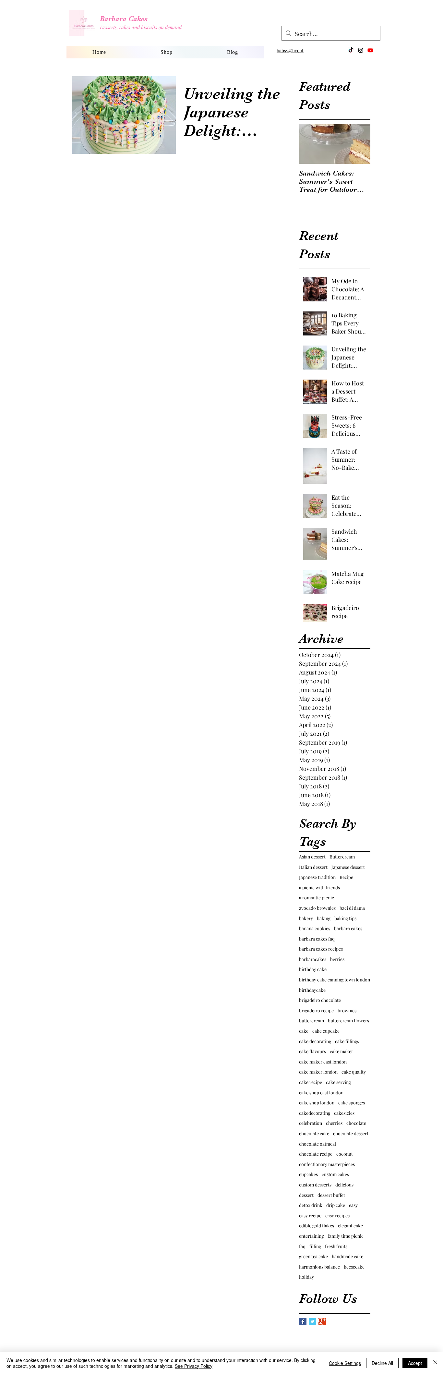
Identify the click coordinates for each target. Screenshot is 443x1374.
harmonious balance (319, 1267)
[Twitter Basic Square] (312, 1321)
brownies (347, 1010)
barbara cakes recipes (321, 949)
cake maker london (318, 1072)
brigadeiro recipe (316, 1010)
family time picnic (346, 1236)
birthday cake (313, 969)
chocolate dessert (350, 1133)
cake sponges (351, 1103)
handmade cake (347, 1256)
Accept (415, 1363)
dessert (306, 1195)
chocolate (356, 1123)
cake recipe (310, 1082)
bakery (306, 918)
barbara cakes (348, 928)
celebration (310, 1123)
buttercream (311, 1020)
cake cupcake (326, 1031)
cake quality (353, 1072)
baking (323, 918)
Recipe (346, 877)
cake (303, 1031)
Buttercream (342, 857)
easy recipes (337, 1215)
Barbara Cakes (124, 19)
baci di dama (352, 908)
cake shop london (316, 1103)
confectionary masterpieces (327, 1164)
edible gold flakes (316, 1225)
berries (337, 959)
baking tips (345, 918)
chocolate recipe (315, 1154)
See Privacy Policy (193, 1366)
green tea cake (313, 1256)
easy (353, 1205)
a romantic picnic (316, 897)
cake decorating (315, 1041)
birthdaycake (312, 990)
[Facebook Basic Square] (302, 1321)
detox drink (310, 1205)
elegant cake (350, 1225)
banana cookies (314, 928)
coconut (344, 1154)
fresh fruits (336, 1246)
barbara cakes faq (317, 939)
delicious (344, 1185)
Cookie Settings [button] (345, 1363)
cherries (334, 1123)
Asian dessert (312, 857)
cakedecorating (314, 1113)
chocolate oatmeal (317, 1144)
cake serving (338, 1082)
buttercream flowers (348, 1020)
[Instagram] (360, 50)
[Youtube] (370, 50)
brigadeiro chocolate (320, 1000)
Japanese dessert (348, 867)
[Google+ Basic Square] (322, 1321)
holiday (306, 1277)
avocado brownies (317, 908)
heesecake (354, 1267)
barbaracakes (312, 959)
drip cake (335, 1205)
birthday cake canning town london (334, 980)
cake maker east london (323, 1062)
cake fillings (347, 1041)
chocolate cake (314, 1133)
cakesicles (344, 1113)
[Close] (435, 1363)
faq (302, 1246)
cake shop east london (321, 1092)
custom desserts (315, 1185)
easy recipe (310, 1215)
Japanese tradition (317, 877)
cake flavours (312, 1051)
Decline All (382, 1363)
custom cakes (335, 1174)
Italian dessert (313, 867)
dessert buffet (331, 1195)
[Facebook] (351, 50)
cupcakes (308, 1174)
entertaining (311, 1236)
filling (315, 1246)
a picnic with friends (319, 887)
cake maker (341, 1051)
